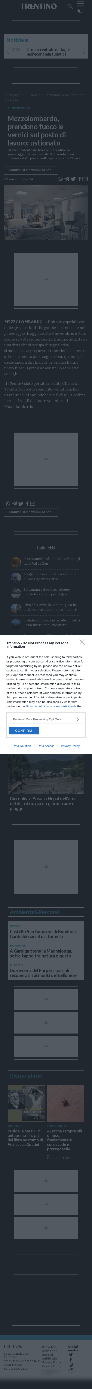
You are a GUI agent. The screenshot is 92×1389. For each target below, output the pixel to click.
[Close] (84, 643)
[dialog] (46, 694)
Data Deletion (22, 745)
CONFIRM (23, 730)
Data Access (46, 745)
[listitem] (46, 719)
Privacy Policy (70, 745)
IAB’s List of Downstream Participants (51, 706)
